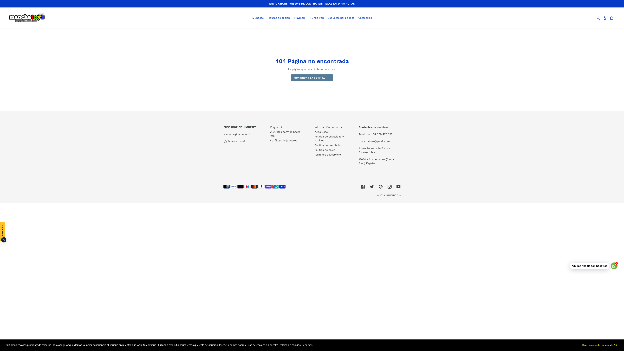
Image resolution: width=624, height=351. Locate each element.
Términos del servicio (327, 154)
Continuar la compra (309, 78)
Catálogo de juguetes (283, 140)
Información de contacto (330, 127)
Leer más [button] (307, 345)
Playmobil (276, 127)
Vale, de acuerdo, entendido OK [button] (599, 345)
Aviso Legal (321, 131)
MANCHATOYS (393, 195)
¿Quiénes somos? (234, 141)
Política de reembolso (328, 145)
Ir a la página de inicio (237, 134)
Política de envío (324, 149)
